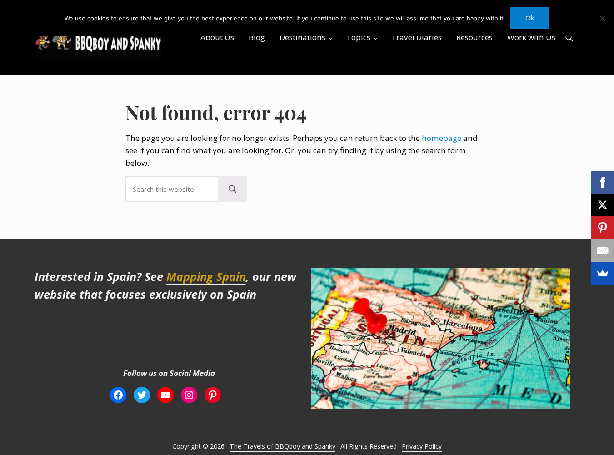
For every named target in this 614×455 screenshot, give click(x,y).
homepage (441, 138)
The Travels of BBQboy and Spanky (282, 446)
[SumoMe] (602, 273)
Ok (529, 17)
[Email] (602, 250)
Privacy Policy (422, 446)
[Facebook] (602, 182)
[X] (602, 205)
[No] (602, 18)
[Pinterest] (602, 227)
